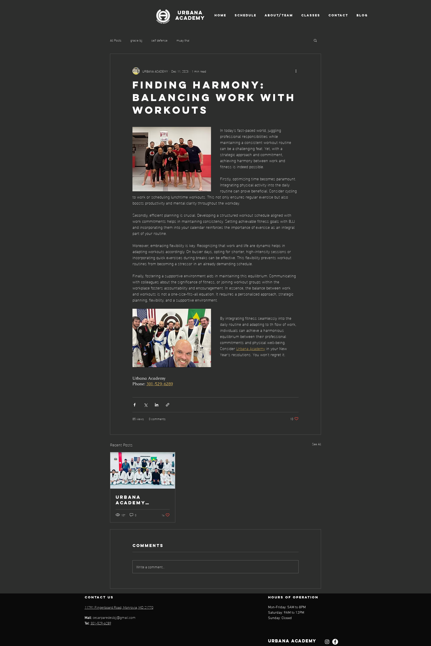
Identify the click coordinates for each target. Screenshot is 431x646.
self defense (159, 40)
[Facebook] (335, 642)
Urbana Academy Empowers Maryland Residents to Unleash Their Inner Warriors (142, 499)
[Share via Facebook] (134, 405)
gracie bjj (136, 40)
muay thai (182, 40)
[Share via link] (167, 405)
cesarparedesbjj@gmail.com (114, 617)
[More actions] (296, 71)
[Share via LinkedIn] (156, 405)
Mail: (89, 618)
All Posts (115, 40)
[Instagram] (327, 642)
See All (316, 444)
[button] (315, 40)
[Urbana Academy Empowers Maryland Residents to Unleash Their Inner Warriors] (142, 470)
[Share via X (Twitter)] (145, 405)
